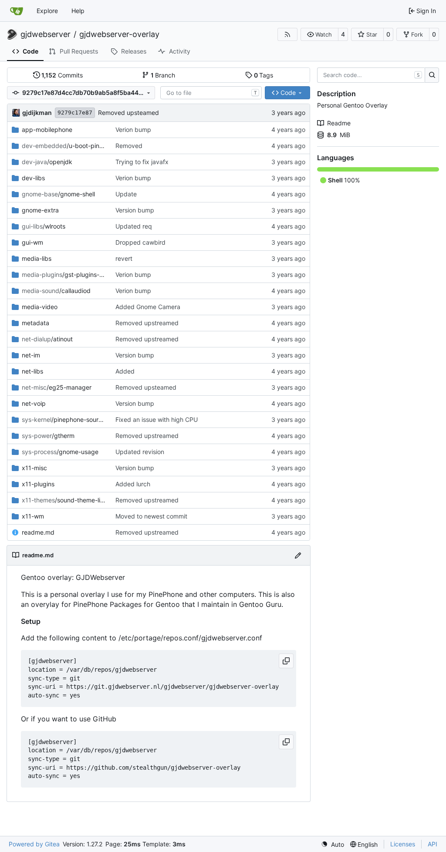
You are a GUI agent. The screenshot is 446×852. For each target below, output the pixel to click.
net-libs (32, 371)
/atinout (47, 339)
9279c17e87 (74, 112)
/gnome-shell (58, 194)
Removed (128, 145)
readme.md (38, 532)
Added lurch (132, 484)
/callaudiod (56, 290)
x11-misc (34, 467)
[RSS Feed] (287, 34)
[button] (319, 34)
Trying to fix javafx (142, 161)
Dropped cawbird (140, 242)
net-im (31, 355)
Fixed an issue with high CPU (156, 419)
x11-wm (33, 516)
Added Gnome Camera (147, 306)
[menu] (332, 844)
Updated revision (139, 451)
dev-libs (33, 178)
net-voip (34, 403)
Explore (47, 10)
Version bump (134, 210)
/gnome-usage (60, 451)
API (432, 844)
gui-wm (32, 242)
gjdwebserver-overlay (119, 34)
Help (77, 10)
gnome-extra (40, 210)
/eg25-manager (56, 387)
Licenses (402, 844)
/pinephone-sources (64, 419)
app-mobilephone (47, 129)
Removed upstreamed (147, 323)
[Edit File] (298, 555)
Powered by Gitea (34, 844)
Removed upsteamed (128, 112)
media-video (39, 306)
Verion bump (133, 129)
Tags (264, 75)
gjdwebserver (45, 34)
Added (125, 371)
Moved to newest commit (151, 516)
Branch (163, 75)
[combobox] (211, 92)
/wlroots (43, 226)
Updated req (133, 226)
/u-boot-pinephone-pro (64, 145)
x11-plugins (38, 484)
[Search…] (432, 75)
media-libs (36, 258)
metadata (35, 323)
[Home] (16, 11)
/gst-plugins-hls (64, 274)
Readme (339, 123)
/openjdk (47, 161)
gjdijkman (37, 112)
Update (126, 194)
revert (123, 258)
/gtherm (48, 435)
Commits (62, 75)
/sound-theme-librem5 (64, 500)
